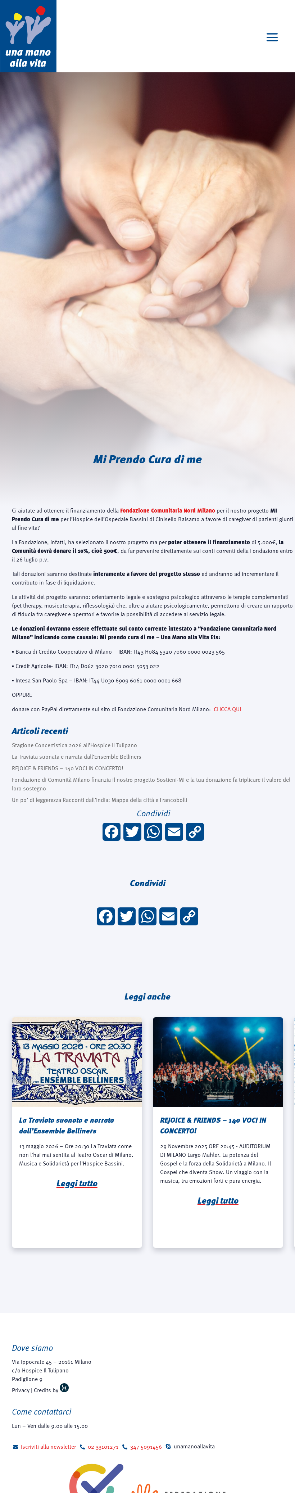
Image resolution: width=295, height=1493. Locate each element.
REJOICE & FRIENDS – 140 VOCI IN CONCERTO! (67, 768)
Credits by (47, 1390)
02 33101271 (103, 1446)
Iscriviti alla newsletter (48, 1446)
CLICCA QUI (227, 709)
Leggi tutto (76, 1183)
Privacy (21, 1390)
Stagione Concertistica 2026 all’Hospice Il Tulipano (74, 745)
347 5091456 (146, 1446)
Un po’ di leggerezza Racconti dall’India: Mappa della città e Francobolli (99, 799)
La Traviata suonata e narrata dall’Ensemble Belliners (76, 756)
